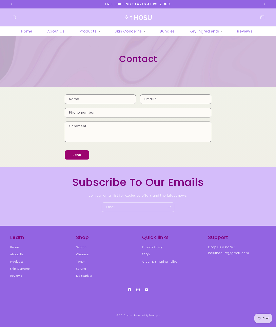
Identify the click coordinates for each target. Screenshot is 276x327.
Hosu (130, 315)
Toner (80, 262)
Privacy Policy (152, 247)
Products (17, 262)
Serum (81, 269)
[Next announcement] (264, 4)
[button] (14, 17)
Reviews (16, 276)
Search (81, 247)
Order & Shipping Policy (160, 262)
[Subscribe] (169, 207)
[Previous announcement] (11, 4)
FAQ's (146, 254)
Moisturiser (84, 276)
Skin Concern (20, 269)
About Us (17, 254)
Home (14, 247)
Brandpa (154, 315)
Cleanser (83, 254)
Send (77, 155)
